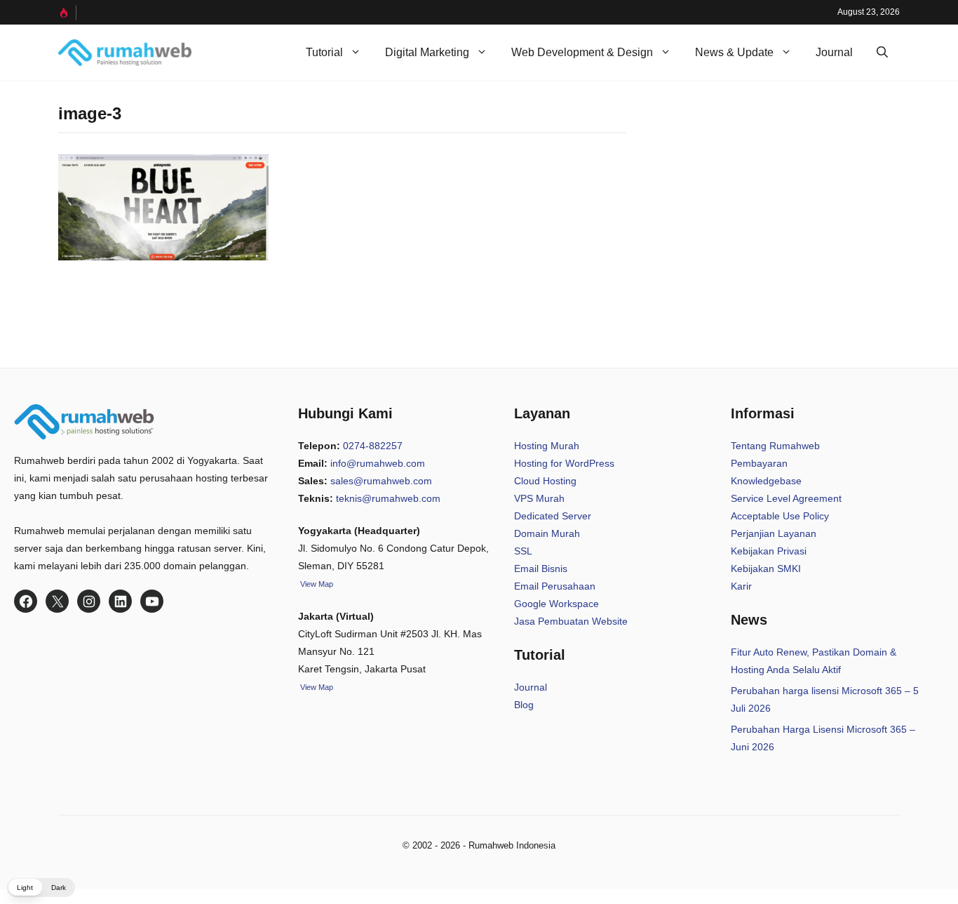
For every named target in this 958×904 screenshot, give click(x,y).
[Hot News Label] (67, 12)
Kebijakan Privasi (769, 551)
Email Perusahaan (554, 586)
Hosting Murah (546, 445)
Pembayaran (759, 463)
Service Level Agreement (786, 498)
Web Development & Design (582, 52)
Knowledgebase (766, 480)
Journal (834, 52)
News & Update (734, 52)
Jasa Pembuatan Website (571, 621)
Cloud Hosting (545, 480)
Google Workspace (556, 603)
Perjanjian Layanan (773, 533)
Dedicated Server (552, 515)
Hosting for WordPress (564, 463)
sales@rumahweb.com (381, 480)
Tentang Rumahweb (775, 445)
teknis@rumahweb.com (388, 498)
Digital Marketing (427, 52)
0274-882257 (373, 445)
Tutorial (324, 52)
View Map (315, 687)
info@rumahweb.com (377, 463)
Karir (741, 586)
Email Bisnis (540, 568)
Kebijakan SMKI (766, 568)
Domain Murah (547, 533)
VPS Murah (539, 498)
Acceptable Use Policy (780, 515)
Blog (524, 704)
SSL (523, 551)
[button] (882, 53)
